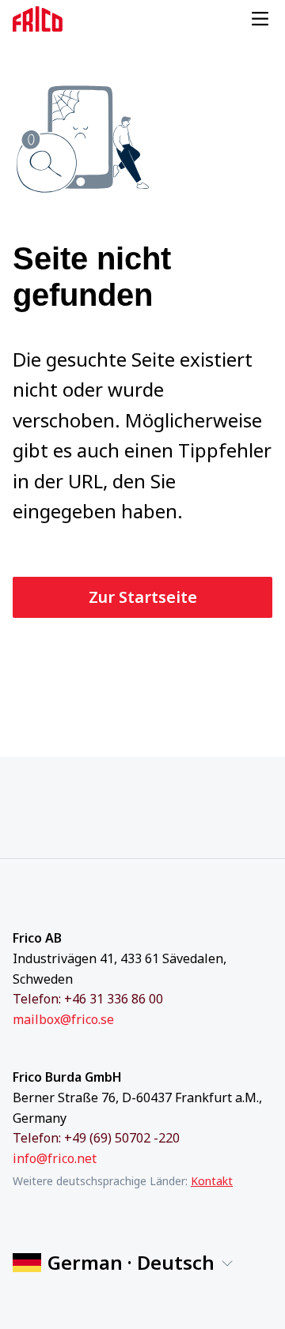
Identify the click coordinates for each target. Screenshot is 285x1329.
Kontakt (212, 1180)
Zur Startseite (143, 597)
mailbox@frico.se (63, 1019)
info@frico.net (55, 1158)
